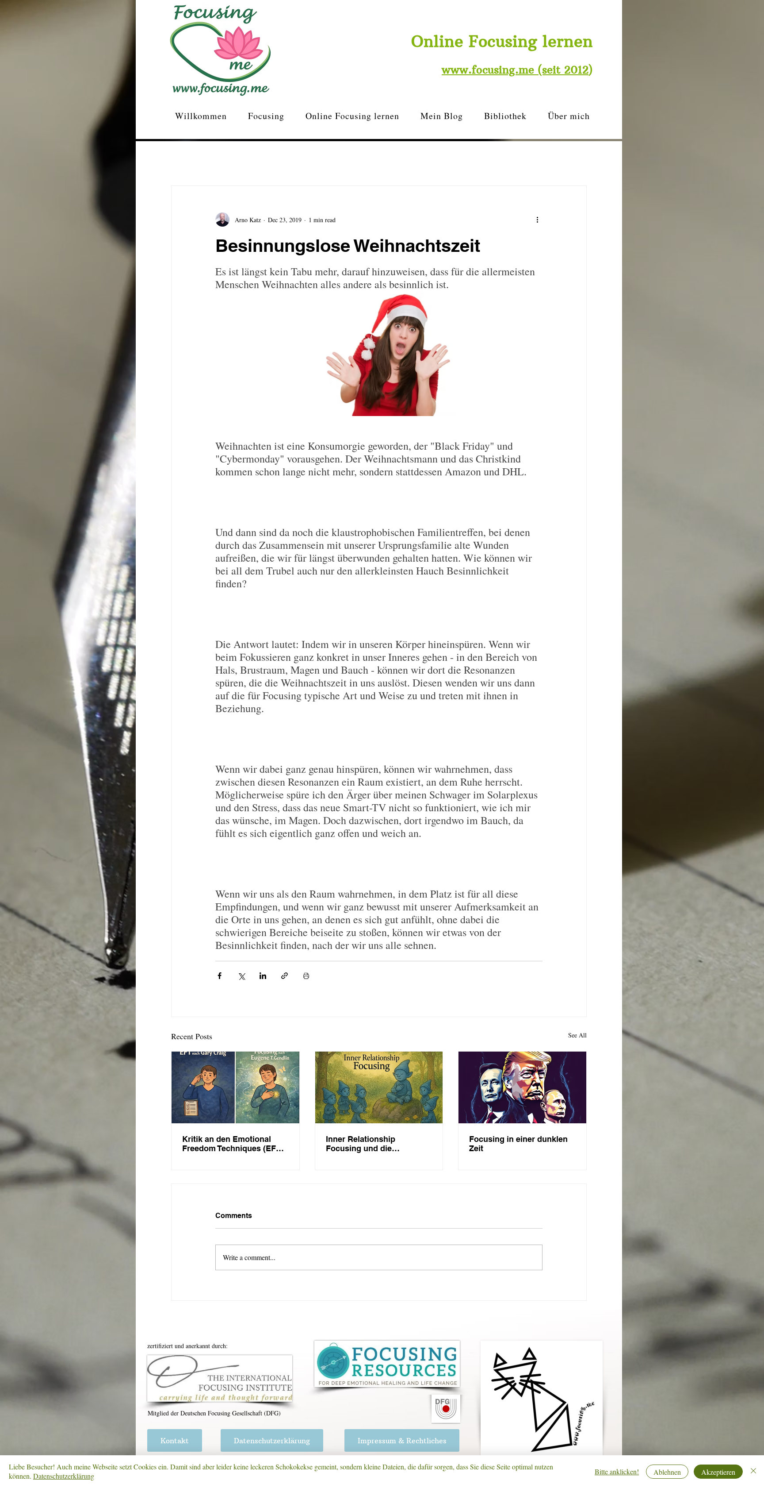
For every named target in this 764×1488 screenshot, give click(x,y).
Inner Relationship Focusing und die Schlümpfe (360, 1143)
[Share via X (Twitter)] (241, 975)
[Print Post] (306, 975)
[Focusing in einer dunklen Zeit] (522, 1087)
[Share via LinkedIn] (263, 975)
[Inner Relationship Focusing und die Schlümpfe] (379, 1087)
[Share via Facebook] (219, 975)
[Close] (753, 1471)
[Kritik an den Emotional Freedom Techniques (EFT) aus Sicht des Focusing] (235, 1087)
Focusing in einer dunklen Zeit (518, 1143)
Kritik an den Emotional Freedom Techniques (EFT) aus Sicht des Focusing (232, 1143)
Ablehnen (667, 1471)
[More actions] (537, 219)
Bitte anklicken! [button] (617, 1471)
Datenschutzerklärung (63, 1475)
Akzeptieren (718, 1471)
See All (577, 1035)
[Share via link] (284, 975)
